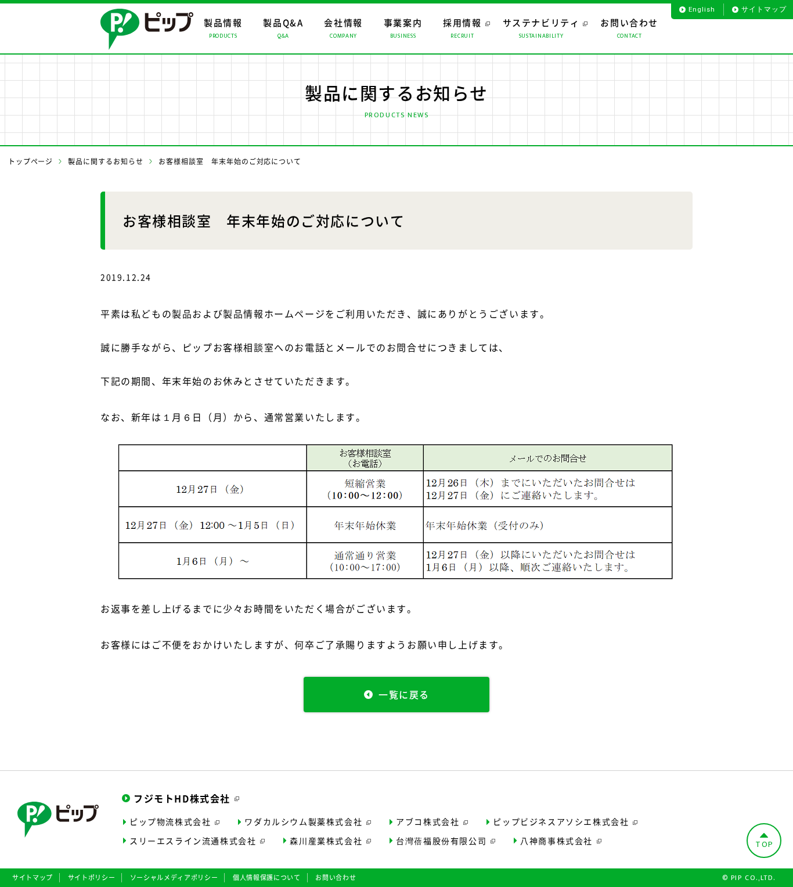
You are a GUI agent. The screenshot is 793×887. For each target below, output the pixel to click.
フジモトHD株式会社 (182, 798)
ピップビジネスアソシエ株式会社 (561, 821)
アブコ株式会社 (427, 821)
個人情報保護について (267, 877)
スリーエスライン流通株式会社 (192, 840)
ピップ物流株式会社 (170, 821)
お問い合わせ (335, 877)
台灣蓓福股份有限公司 (441, 840)
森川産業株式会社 (326, 840)
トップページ (30, 161)
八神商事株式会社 (556, 840)
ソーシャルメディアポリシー (174, 877)
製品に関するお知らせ (105, 161)
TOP (764, 844)
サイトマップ (764, 9)
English (702, 9)
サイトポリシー (92, 877)
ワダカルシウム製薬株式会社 (303, 821)
